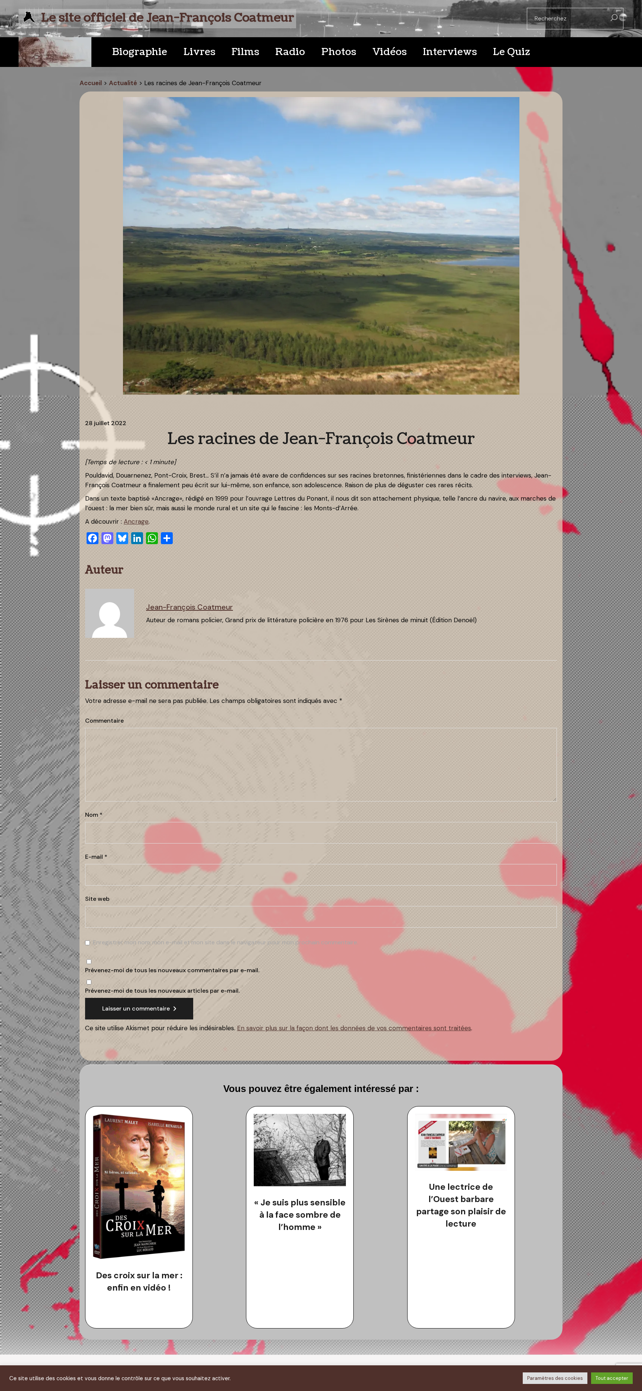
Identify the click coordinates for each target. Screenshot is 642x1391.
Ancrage (136, 521)
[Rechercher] (614, 18)
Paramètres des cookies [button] (555, 1378)
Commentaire (104, 721)
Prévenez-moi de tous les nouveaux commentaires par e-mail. (172, 970)
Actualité (123, 83)
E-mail (96, 857)
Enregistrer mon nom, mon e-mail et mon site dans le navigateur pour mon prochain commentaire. (225, 942)
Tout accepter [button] (612, 1378)
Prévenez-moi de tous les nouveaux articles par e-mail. (162, 991)
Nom (94, 815)
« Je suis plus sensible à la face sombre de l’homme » (300, 1215)
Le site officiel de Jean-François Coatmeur (167, 17)
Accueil (91, 83)
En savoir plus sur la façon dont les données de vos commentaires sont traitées (354, 1028)
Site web (97, 899)
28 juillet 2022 (105, 423)
